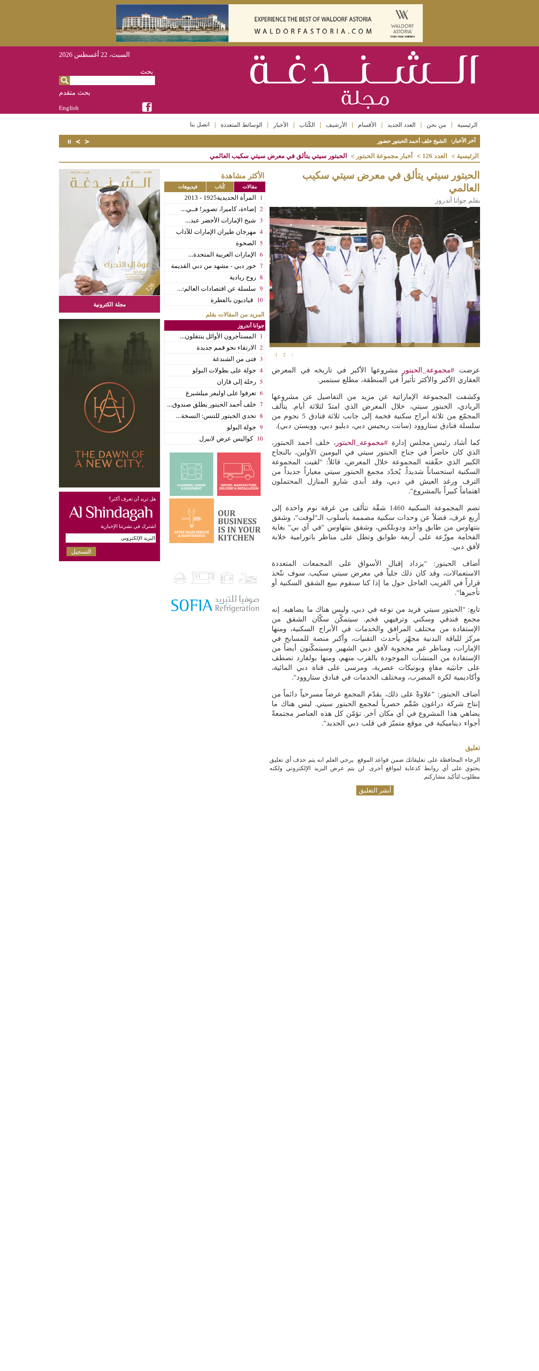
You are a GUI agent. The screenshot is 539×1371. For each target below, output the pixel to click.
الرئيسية (467, 124)
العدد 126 (434, 156)
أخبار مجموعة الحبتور (384, 156)
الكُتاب (307, 124)
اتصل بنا (200, 124)
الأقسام (367, 124)
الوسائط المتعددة (241, 124)
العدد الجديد (401, 124)
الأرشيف (336, 124)
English (69, 107)
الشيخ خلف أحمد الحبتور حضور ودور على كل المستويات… (381, 141)
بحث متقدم (74, 92)
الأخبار (280, 124)
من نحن (436, 124)
